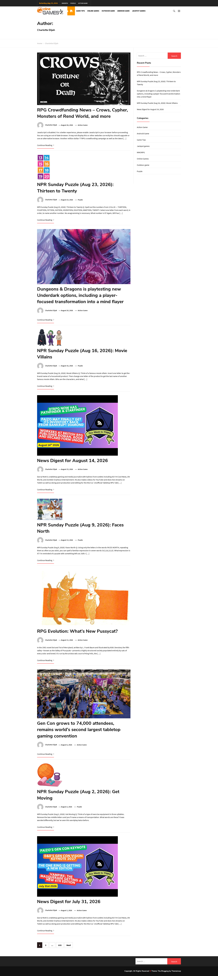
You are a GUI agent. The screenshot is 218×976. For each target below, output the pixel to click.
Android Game (123, 11)
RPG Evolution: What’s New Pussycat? (77, 631)
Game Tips (80, 11)
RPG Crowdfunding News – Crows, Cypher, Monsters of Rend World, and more (82, 113)
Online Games (93, 11)
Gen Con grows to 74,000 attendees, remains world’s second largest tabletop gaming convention (78, 729)
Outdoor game (108, 11)
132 (60, 945)
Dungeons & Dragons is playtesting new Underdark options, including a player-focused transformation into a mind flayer (80, 295)
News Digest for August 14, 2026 (72, 461)
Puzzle (73, 3)
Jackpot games (138, 11)
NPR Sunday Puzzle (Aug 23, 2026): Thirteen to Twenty (75, 187)
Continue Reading (45, 145)
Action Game (83, 3)
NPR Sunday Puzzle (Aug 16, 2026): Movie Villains (157, 103)
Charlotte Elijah (51, 125)
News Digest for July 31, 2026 (68, 902)
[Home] (71, 10)
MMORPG (65, 3)
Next (68, 945)
